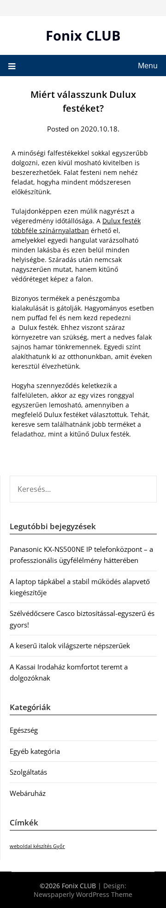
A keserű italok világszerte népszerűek (70, 645)
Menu (148, 65)
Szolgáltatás (28, 772)
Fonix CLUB (83, 35)
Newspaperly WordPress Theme (83, 894)
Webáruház (28, 793)
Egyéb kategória (35, 751)
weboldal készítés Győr (37, 846)
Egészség (24, 730)
